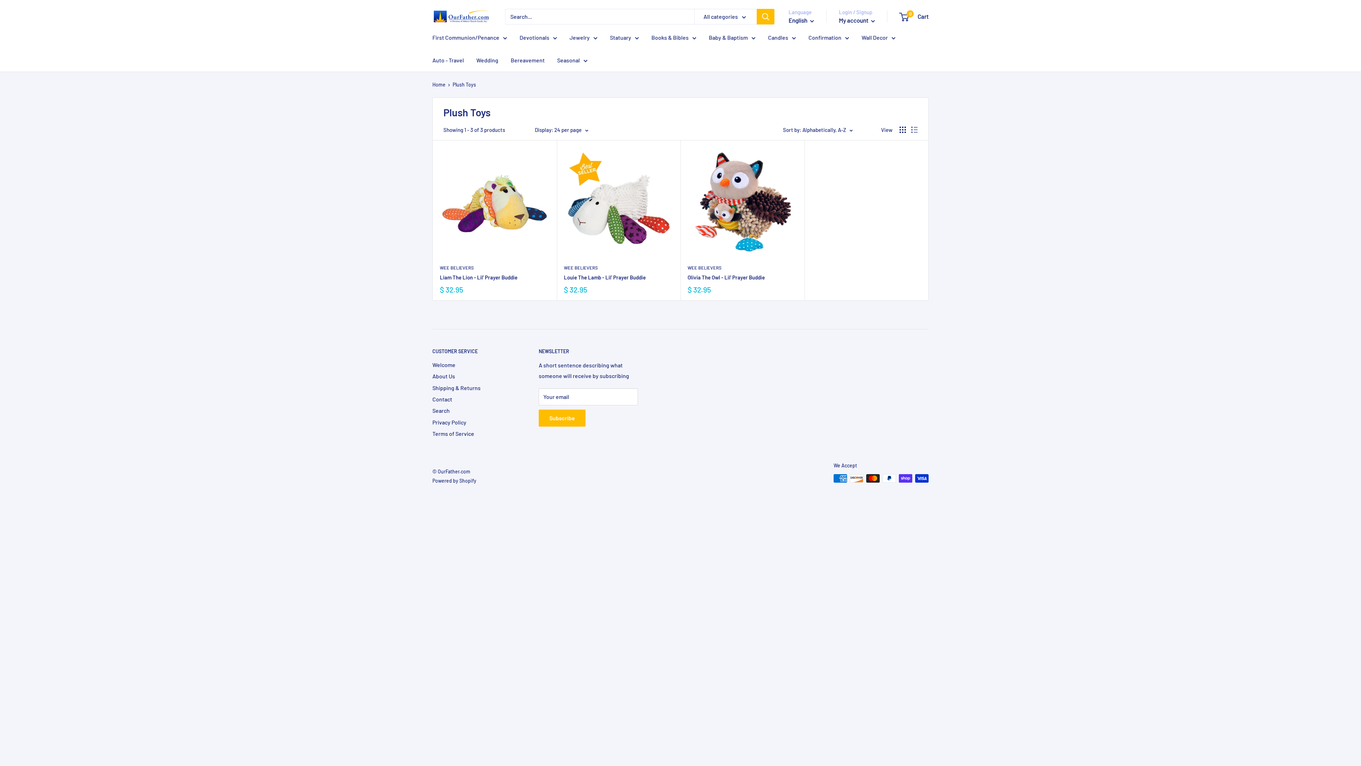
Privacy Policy (449, 422)
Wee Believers (457, 268)
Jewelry (580, 37)
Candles (778, 37)
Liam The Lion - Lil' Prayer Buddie (478, 277)
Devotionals (534, 37)
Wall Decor (875, 37)
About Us (443, 376)
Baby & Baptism (728, 37)
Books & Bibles (670, 37)
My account (854, 20)
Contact (442, 399)
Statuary (620, 37)
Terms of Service (453, 433)
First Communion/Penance (465, 37)
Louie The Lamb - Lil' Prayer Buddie (605, 277)
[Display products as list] (914, 130)
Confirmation (824, 37)
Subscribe (562, 418)
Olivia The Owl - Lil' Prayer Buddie (726, 277)
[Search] (765, 16)
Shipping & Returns (456, 387)
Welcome (443, 364)
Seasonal (568, 60)
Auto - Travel (448, 60)
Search (441, 410)
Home (439, 85)
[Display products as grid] (903, 130)
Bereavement (528, 60)
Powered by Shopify (454, 481)
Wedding (487, 60)
